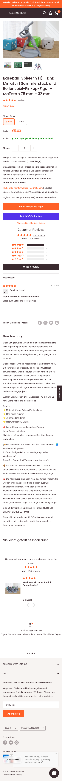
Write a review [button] (31, 266)
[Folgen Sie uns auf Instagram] (16, 742)
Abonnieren (14, 713)
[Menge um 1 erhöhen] (34, 148)
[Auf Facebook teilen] (40, 322)
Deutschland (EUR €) (30, 728)
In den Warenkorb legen (31, 206)
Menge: (6, 148)
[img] (9, 286)
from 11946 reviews (31, 571)
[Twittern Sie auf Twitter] (51, 322)
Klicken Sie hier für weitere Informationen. (23, 188)
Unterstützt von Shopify (12, 775)
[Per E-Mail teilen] (57, 322)
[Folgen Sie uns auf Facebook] (5, 742)
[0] (56, 13)
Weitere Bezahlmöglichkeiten (31, 223)
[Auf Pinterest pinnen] (45, 322)
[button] (10, 100)
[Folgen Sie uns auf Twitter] (11, 742)
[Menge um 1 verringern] (15, 148)
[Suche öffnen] (44, 13)
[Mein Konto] (50, 13)
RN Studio (8, 106)
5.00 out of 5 (39, 235)
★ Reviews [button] (59, 393)
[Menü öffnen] (4, 13)
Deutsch (8, 728)
